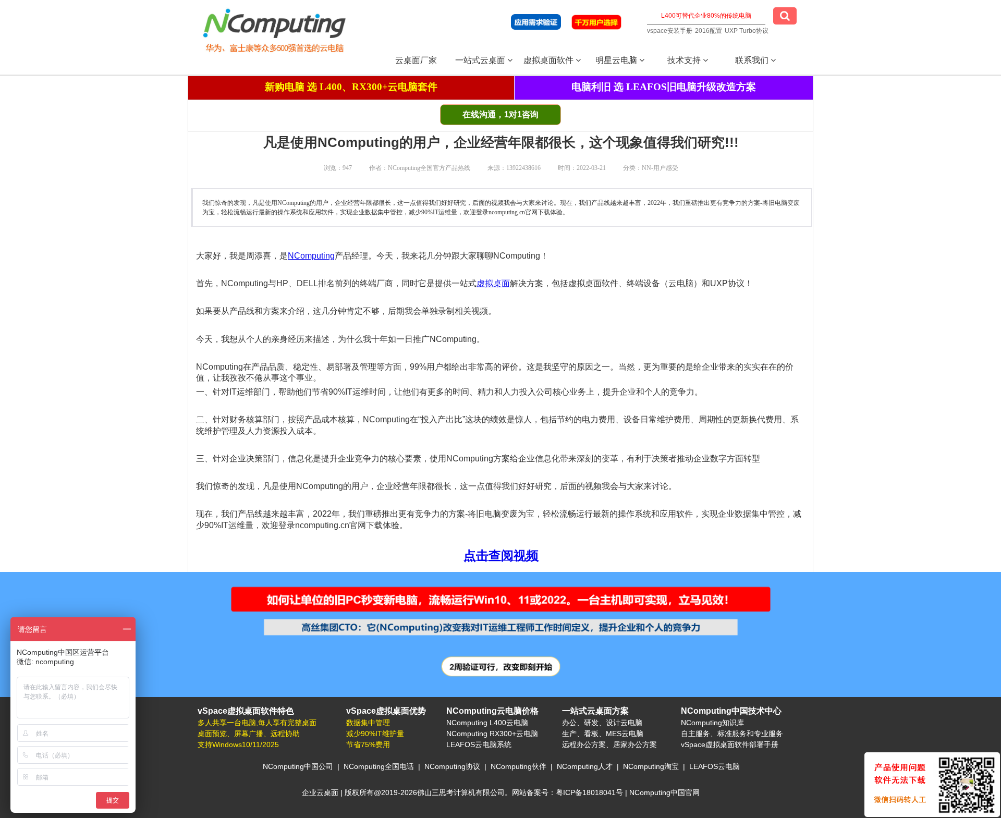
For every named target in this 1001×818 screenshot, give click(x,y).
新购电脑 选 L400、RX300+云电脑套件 (351, 86)
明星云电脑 (617, 60)
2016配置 (708, 30)
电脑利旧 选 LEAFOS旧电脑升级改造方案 (663, 86)
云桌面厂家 (416, 60)
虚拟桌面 (493, 283)
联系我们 (753, 60)
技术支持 (685, 60)
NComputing (311, 255)
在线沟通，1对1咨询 (500, 114)
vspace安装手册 (669, 30)
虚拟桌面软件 (549, 60)
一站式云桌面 (481, 60)
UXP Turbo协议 (746, 30)
